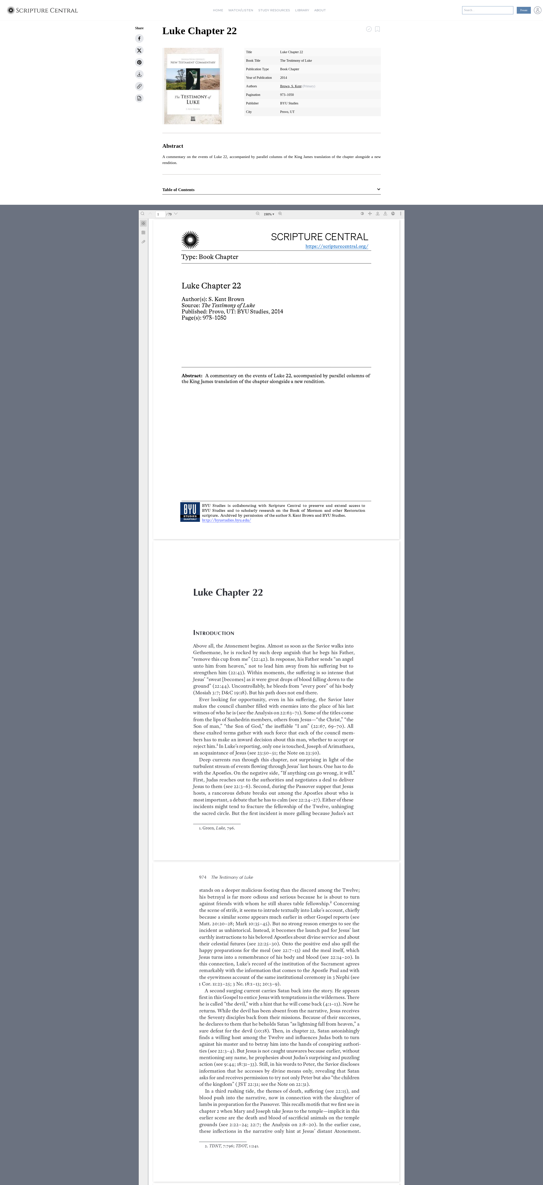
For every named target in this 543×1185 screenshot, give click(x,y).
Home (218, 10)
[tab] (143, 224)
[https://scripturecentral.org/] (336, 246)
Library (302, 10)
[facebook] (139, 38)
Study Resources (274, 10)
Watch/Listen (240, 10)
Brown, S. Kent (290, 86)
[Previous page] (150, 213)
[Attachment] (143, 241)
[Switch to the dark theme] (362, 213)
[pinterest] (139, 62)
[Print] (393, 213)
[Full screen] (370, 213)
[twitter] (139, 50)
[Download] (385, 213)
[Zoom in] (280, 213)
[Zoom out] (257, 213)
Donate (523, 10)
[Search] (142, 213)
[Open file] (377, 213)
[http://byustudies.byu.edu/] (228, 520)
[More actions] (400, 213)
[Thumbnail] (143, 223)
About (320, 10)
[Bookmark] (143, 232)
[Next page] (175, 213)
